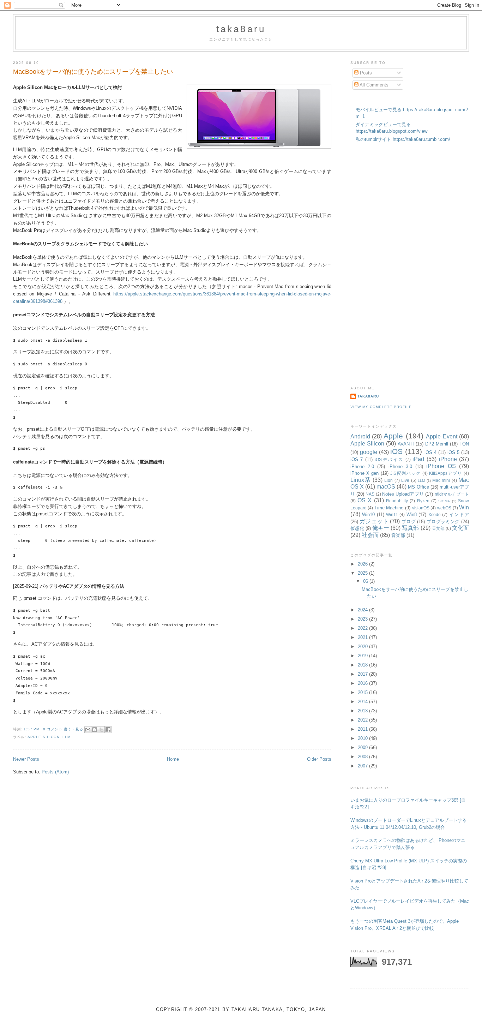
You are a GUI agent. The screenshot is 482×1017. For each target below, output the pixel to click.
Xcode (434, 514)
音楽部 (398, 535)
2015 (363, 692)
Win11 (392, 514)
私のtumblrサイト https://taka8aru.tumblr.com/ (403, 139)
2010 (363, 738)
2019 (363, 655)
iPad (418, 459)
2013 (363, 710)
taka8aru (241, 29)
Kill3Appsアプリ (445, 473)
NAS (370, 494)
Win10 (368, 514)
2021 (363, 637)
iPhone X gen (364, 473)
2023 (363, 619)
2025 (363, 573)
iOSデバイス (389, 459)
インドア (459, 514)
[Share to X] (101, 729)
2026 (363, 564)
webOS (444, 507)
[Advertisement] (378, 264)
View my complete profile (381, 407)
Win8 (411, 514)
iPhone (448, 459)
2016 (363, 683)
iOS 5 (453, 452)
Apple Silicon (44, 737)
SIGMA (444, 501)
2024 (363, 609)
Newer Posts (26, 759)
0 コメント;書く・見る (63, 729)
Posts (365, 73)
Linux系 (360, 480)
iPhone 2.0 (362, 466)
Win (464, 507)
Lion (388, 480)
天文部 (438, 528)
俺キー (380, 528)
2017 (363, 674)
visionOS (420, 507)
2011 (363, 729)
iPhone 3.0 (400, 466)
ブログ (409, 521)
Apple (393, 436)
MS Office (418, 487)
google (368, 452)
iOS (396, 451)
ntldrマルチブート (452, 494)
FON (464, 444)
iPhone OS (441, 466)
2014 (363, 701)
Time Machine (389, 507)
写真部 (410, 528)
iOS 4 (430, 452)
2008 (363, 756)
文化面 (460, 528)
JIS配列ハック (405, 473)
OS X (364, 500)
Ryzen (423, 500)
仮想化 (357, 528)
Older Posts (319, 759)
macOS (385, 487)
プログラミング (443, 521)
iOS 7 (356, 459)
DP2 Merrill (436, 444)
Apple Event (441, 436)
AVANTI (406, 444)
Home (173, 759)
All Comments (373, 85)
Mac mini (441, 480)
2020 (363, 646)
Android (360, 436)
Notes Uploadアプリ (403, 494)
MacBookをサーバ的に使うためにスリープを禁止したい (93, 71)
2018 (363, 665)
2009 (363, 747)
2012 (363, 720)
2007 (363, 765)
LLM (66, 737)
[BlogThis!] (94, 729)
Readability (397, 500)
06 (366, 581)
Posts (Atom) (55, 771)
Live (405, 480)
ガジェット (374, 521)
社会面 (370, 535)
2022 (363, 628)
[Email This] (87, 729)
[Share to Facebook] (108, 729)
